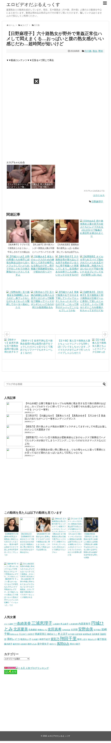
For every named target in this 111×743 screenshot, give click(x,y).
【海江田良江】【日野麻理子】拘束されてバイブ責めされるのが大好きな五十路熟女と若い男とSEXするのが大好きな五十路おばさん (27, 543)
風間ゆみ (63, 643)
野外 (100, 51)
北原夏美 (20, 629)
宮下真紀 (97, 630)
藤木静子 (8, 644)
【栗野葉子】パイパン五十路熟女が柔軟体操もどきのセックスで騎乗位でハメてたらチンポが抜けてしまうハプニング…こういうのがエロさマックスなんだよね (65, 440)
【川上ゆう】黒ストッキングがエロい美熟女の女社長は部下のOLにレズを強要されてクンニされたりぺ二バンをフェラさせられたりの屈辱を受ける (75, 544)
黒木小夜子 (75, 644)
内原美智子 (84, 623)
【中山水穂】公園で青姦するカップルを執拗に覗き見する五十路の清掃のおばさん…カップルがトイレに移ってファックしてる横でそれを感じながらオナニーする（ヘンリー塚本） (65, 406)
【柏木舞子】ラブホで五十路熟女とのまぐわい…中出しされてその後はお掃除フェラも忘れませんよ (19, 251)
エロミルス (99, 195)
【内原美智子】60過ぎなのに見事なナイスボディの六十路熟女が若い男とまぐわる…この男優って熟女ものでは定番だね (43, 542)
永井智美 (78, 634)
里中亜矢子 (43, 643)
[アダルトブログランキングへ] (10, 668)
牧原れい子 (25, 639)
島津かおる (14, 634)
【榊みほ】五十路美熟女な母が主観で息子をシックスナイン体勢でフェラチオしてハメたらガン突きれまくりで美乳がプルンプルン (59, 543)
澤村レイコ (13, 639)
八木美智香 (73, 624)
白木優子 (35, 639)
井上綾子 (64, 624)
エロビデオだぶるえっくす (33, 4)
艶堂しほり (82, 639)
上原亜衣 (56, 624)
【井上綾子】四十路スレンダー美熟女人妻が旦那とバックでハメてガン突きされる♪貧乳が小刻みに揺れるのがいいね (43, 251)
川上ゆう (23, 634)
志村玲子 (30, 634)
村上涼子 (63, 633)
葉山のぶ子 (92, 639)
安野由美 (85, 629)
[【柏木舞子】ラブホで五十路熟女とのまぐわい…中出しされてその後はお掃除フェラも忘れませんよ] (18, 231)
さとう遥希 (8, 624)
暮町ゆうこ (52, 634)
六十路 (88, 51)
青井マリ (52, 644)
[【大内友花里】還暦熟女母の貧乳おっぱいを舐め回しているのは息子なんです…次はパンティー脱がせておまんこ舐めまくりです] (68, 231)
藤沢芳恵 (16, 644)
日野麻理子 (97, 201)
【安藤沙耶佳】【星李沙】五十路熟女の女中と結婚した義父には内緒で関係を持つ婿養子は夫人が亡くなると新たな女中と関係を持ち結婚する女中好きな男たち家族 (91, 545)
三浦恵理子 (41, 623)
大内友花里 (66, 630)
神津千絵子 (44, 639)
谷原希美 (23, 644)
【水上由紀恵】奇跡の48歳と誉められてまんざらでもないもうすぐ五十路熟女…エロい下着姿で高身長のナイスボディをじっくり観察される (27, 588)
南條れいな (42, 630)
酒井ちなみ (32, 644)
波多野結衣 (87, 634)
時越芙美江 (41, 634)
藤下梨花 (102, 639)
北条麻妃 (32, 630)
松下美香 (71, 634)
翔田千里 (68, 638)
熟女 (95, 51)
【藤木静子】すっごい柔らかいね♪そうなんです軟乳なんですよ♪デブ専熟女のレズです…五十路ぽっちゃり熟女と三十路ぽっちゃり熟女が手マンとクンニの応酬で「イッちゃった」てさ (11, 592)
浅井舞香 (95, 634)
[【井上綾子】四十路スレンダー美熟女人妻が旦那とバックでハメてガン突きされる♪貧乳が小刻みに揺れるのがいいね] (43, 231)
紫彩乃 (55, 639)
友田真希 (55, 629)
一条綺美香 (22, 623)
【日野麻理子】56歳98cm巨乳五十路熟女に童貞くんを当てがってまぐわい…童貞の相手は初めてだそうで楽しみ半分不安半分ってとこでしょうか (11, 544)
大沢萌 (74, 629)
